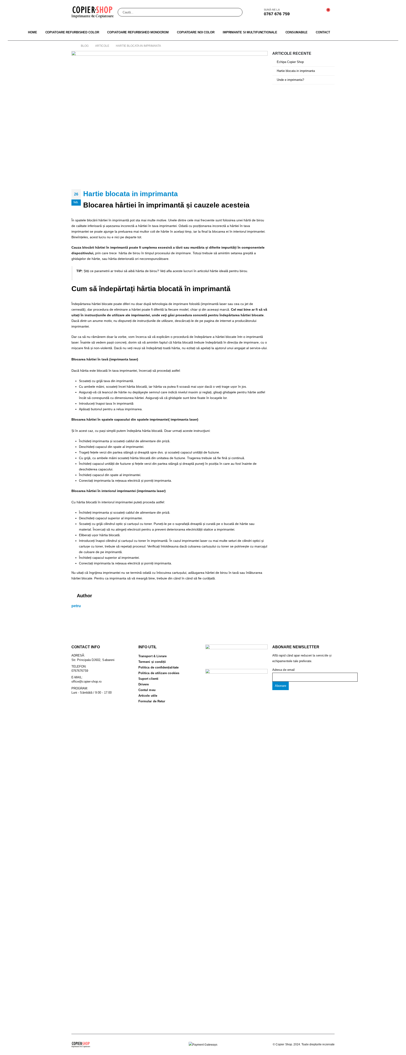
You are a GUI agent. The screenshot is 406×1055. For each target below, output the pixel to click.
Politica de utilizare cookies (158, 673)
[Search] (235, 12)
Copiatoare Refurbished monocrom (138, 32)
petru (76, 606)
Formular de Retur (151, 701)
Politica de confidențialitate (158, 667)
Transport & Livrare (152, 656)
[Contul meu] (302, 12)
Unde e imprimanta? (290, 80)
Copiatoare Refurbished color (72, 32)
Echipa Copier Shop (290, 62)
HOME (32, 32)
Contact (323, 32)
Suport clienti (148, 678)
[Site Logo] (92, 12)
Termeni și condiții (152, 662)
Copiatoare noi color (196, 32)
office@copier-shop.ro (86, 681)
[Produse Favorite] (313, 12)
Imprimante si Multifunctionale (250, 32)
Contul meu (147, 690)
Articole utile (147, 695)
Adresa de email (283, 670)
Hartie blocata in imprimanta (296, 71)
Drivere (143, 684)
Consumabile (296, 32)
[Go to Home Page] (72, 46)
